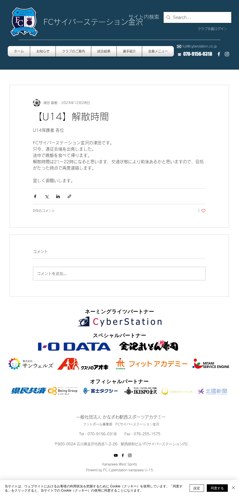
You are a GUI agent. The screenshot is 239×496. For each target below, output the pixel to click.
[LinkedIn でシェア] (58, 196)
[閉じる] (233, 488)
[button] (158, 51)
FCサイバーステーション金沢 (93, 22)
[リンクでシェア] (69, 196)
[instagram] (227, 54)
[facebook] (219, 54)
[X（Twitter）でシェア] (46, 196)
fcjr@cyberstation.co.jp (200, 46)
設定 (196, 487)
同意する (217, 487)
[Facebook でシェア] (35, 196)
